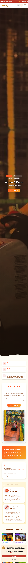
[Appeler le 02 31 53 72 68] (21, 5)
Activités (9, 172)
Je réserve (15, 190)
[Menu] (24, 5)
